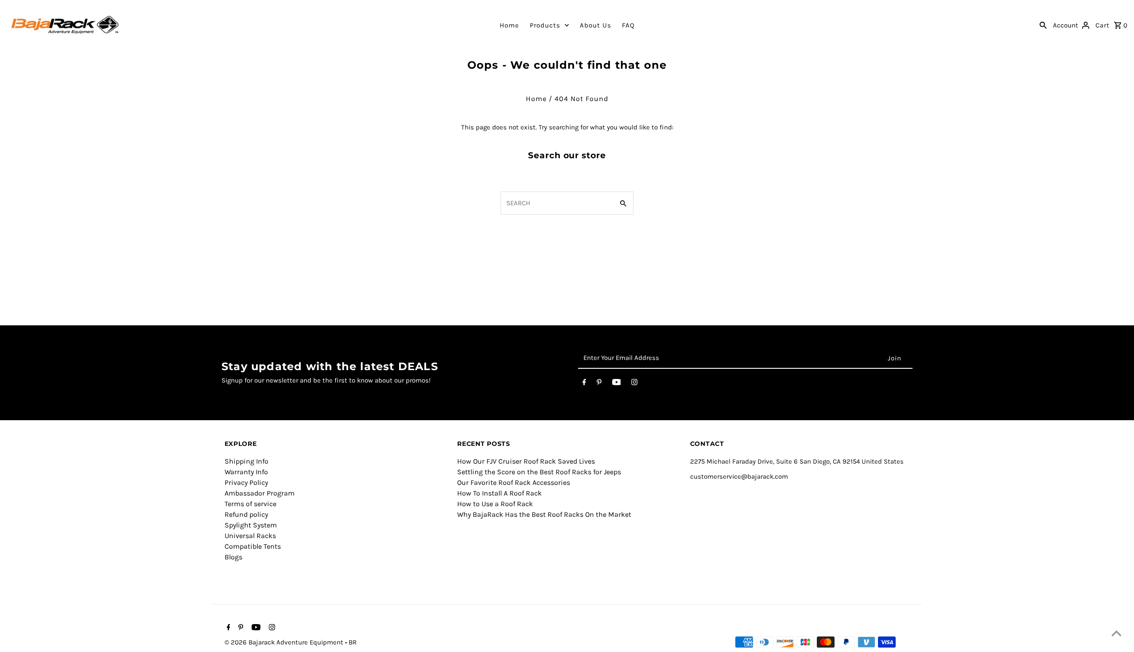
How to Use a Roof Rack (495, 504)
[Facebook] (584, 384)
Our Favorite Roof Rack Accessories (513, 482)
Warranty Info (246, 472)
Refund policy (246, 514)
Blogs (233, 557)
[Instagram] (634, 384)
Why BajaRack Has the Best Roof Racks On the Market (544, 514)
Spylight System (251, 525)
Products (545, 25)
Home (509, 25)
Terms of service (250, 504)
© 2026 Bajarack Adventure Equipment (285, 642)
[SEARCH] (1043, 25)
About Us (595, 25)
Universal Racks (250, 535)
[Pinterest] (599, 384)
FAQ (628, 25)
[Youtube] (616, 384)
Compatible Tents (253, 546)
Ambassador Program (260, 493)
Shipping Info (246, 461)
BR (353, 642)
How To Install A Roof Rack (499, 493)
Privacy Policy (246, 482)
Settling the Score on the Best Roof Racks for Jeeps (539, 472)
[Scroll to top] (1116, 634)
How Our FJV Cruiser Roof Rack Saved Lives (526, 461)
